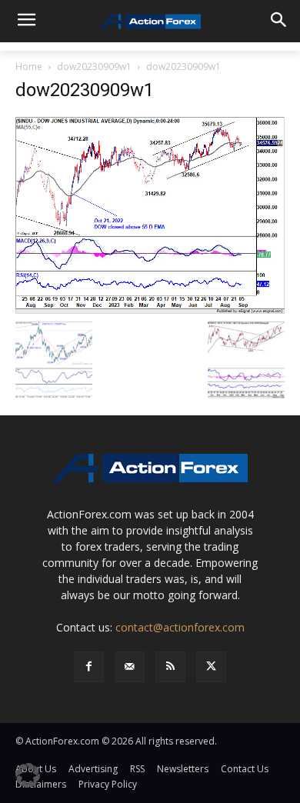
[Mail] (130, 666)
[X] (211, 666)
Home (28, 66)
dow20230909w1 (94, 66)
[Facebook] (89, 666)
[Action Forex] (150, 21)
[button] (27, 775)
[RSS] (170, 666)
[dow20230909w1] (150, 214)
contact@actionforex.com (180, 627)
